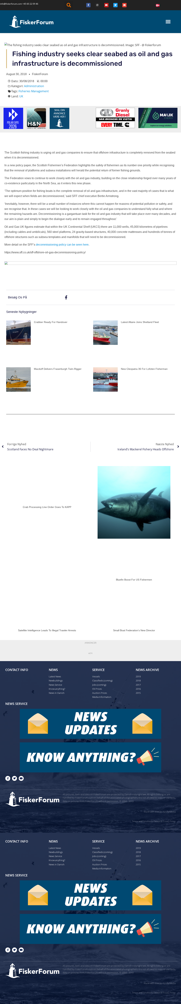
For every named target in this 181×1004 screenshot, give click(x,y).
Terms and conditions (142, 821)
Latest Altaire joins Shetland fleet (140, 322)
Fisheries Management (34, 91)
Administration (34, 86)
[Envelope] (124, 5)
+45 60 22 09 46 (30, 3)
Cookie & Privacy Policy (164, 821)
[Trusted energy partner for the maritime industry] (157, 118)
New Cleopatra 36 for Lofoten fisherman (144, 368)
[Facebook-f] (7, 778)
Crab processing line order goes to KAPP (47, 507)
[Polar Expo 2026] (13, 118)
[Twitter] (115, 5)
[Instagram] (97, 5)
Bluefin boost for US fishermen (134, 579)
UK (21, 96)
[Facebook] (88, 5)
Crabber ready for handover (50, 322)
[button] (69, 5)
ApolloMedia (169, 811)
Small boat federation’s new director (134, 630)
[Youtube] (106, 5)
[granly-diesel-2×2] (115, 118)
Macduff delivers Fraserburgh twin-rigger (57, 368)
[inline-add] (90, 272)
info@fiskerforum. (9, 3)
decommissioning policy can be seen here (62, 244)
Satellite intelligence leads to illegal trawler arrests (47, 630)
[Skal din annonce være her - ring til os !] (59, 118)
